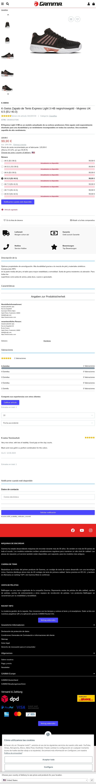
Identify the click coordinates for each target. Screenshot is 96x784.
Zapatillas (53, 116)
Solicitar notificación (48, 512)
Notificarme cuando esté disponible (18, 202)
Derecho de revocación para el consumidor (18, 647)
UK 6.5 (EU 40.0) (49, 179)
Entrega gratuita (20, 145)
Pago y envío (6, 663)
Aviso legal (5, 643)
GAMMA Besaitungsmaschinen (13, 684)
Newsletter (5, 667)
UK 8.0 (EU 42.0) (49, 195)
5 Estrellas (5, 366)
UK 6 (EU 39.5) (49, 173)
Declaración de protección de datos (15, 631)
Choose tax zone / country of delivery (16, 153)
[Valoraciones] (6, 116)
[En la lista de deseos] (77, 19)
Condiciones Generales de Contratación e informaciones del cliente (27, 635)
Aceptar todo (48, 759)
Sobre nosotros (7, 660)
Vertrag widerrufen (48, 620)
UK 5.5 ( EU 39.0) (49, 168)
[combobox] (45, 780)
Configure (48, 767)
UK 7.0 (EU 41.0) (49, 185)
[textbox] (45, 780)
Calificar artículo (10, 402)
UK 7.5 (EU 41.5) (49, 190)
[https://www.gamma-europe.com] (72, 530)
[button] (89, 4)
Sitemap (4, 639)
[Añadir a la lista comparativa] (71, 19)
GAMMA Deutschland (9, 680)
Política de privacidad (13, 753)
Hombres (47, 341)
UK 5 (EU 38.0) (49, 162)
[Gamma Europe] (48, 4)
